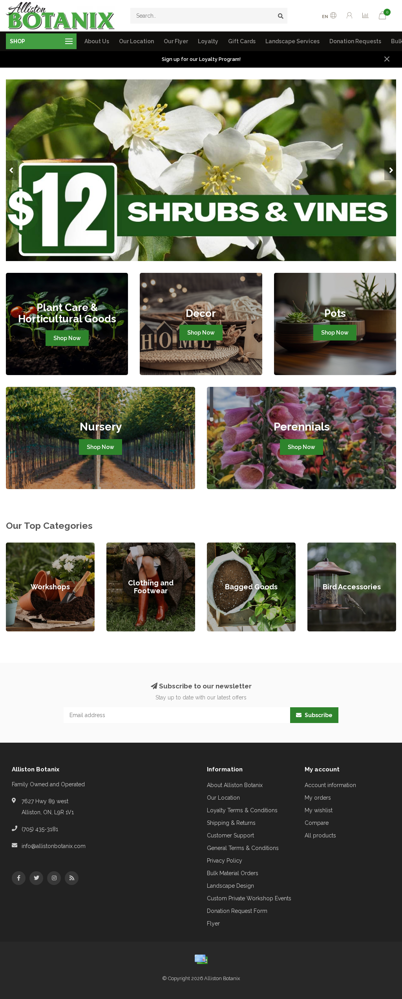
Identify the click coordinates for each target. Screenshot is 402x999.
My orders (318, 798)
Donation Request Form (237, 911)
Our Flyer (176, 41)
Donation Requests (355, 41)
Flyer (213, 923)
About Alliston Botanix (235, 785)
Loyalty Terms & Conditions (242, 810)
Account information (330, 785)
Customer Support (230, 835)
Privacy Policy (224, 860)
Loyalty (208, 41)
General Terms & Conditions (243, 848)
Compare (317, 823)
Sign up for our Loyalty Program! (201, 59)
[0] (382, 16)
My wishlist (319, 810)
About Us (96, 41)
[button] (12, 170)
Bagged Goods (226, 546)
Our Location (136, 41)
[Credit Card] (201, 959)
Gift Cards (242, 41)
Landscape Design (230, 886)
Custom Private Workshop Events (249, 898)
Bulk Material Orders (232, 873)
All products (320, 835)
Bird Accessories (328, 546)
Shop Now (67, 338)
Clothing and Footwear (135, 546)
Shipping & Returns (231, 823)
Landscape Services (292, 41)
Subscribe (318, 715)
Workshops (20, 546)
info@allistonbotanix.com (54, 846)
